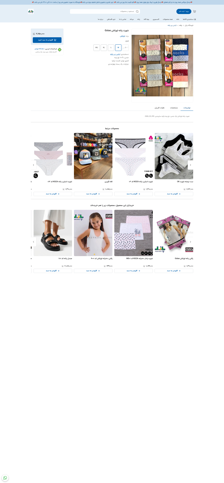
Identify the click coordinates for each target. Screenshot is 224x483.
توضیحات (186, 107)
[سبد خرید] (194, 11)
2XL (96, 47)
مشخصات (174, 107)
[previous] (190, 165)
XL (104, 47)
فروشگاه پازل (189, 25)
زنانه (180, 25)
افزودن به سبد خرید (45, 40)
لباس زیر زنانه (172, 25)
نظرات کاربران (159, 107)
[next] (33, 165)
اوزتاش (122, 36)
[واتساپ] (5, 478)
